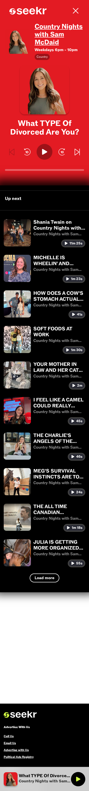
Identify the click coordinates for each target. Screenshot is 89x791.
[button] (44, 233)
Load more (44, 578)
